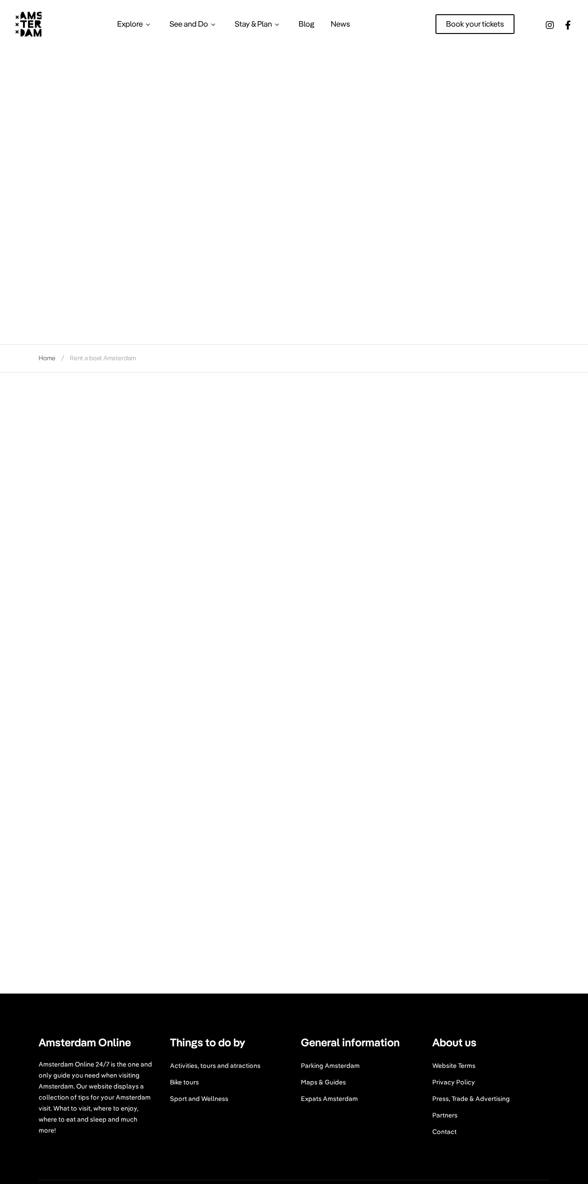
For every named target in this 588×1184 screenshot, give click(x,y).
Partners (445, 1115)
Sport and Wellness (199, 1099)
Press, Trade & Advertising (471, 1099)
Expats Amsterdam (329, 1099)
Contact (444, 1132)
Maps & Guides (323, 1082)
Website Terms (453, 1065)
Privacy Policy (453, 1082)
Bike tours (184, 1082)
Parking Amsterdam (330, 1065)
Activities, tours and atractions (215, 1065)
